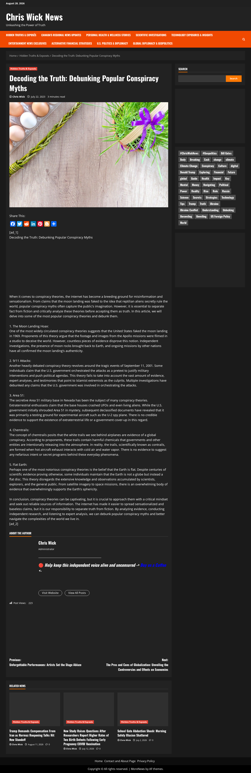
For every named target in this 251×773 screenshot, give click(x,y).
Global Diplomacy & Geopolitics (152, 43)
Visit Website (50, 593)
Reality (195, 191)
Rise (206, 191)
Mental (184, 185)
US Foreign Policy (220, 216)
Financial (219, 172)
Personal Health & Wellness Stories (108, 35)
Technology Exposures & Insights (192, 35)
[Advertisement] (88, 269)
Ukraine (214, 204)
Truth (203, 204)
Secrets (197, 197)
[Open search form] (243, 39)
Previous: (45, 662)
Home (99, 761)
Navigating (209, 185)
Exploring (204, 172)
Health (205, 178)
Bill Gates (226, 153)
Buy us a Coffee (153, 565)
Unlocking (228, 210)
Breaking (195, 159)
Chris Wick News (34, 16)
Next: (137, 665)
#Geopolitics (210, 153)
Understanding (210, 210)
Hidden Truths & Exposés (21, 35)
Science (184, 197)
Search (182, 69)
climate (230, 159)
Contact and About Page (120, 761)
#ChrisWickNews (189, 153)
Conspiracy (208, 166)
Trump (192, 204)
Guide (194, 178)
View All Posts (77, 593)
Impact (217, 178)
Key (227, 178)
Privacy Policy (146, 761)
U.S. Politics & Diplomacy (112, 43)
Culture (222, 166)
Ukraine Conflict (189, 210)
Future (231, 172)
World (183, 223)
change (217, 159)
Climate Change (189, 166)
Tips (182, 204)
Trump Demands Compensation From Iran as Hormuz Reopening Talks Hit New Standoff (32, 735)
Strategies (211, 197)
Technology (228, 197)
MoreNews (138, 769)
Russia (225, 191)
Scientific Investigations (151, 35)
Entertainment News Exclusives (27, 43)
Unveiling (201, 216)
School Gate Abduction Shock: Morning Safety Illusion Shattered (141, 733)
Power (183, 191)
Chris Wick (18, 96)
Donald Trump (187, 172)
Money (195, 185)
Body (183, 159)
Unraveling (186, 216)
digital (234, 166)
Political (223, 185)
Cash (206, 159)
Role (215, 191)
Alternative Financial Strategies (72, 43)
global (183, 178)
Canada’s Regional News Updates (61, 35)
